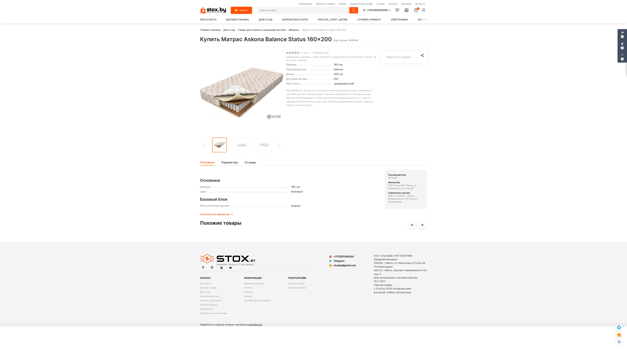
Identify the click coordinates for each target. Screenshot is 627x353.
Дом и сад (265, 19)
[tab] (209, 162)
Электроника (399, 19)
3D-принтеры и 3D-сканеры (213, 313)
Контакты (248, 292)
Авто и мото (208, 19)
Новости (248, 287)
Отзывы (248, 296)
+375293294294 (343, 256)
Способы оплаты (296, 283)
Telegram (339, 260)
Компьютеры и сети (295, 19)
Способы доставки (297, 287)
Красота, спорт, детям (332, 19)
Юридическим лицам (254, 283)
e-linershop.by (254, 324)
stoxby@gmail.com (344, 265)
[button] (619, 342)
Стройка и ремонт (369, 19)
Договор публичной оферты (257, 300)
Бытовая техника (237, 19)
